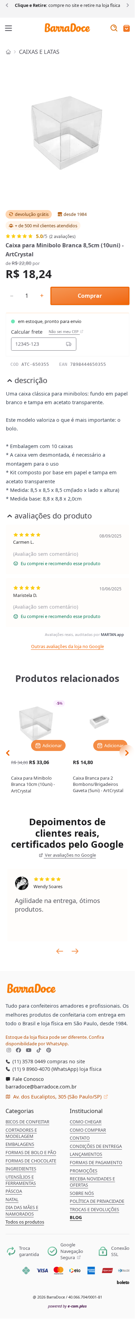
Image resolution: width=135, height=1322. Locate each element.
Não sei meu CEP (64, 331)
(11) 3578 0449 (28, 1061)
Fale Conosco (27, 1078)
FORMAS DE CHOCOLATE (31, 1161)
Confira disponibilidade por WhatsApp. (55, 1040)
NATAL (12, 1199)
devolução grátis (32, 214)
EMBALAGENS (20, 1144)
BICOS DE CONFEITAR (27, 1122)
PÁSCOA (14, 1191)
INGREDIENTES (21, 1169)
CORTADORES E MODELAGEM (21, 1133)
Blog (76, 1217)
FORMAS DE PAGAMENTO (96, 1162)
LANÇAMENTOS (86, 1154)
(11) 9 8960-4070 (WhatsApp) (44, 1068)
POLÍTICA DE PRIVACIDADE (97, 1201)
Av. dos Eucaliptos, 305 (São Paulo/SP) (57, 1096)
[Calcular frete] (68, 344)
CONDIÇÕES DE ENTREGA (96, 1146)
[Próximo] (126, 4)
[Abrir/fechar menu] (8, 28)
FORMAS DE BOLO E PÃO (31, 1152)
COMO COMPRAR (88, 1130)
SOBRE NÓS (82, 1193)
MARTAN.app (112, 634)
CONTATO (80, 1138)
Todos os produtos (25, 1222)
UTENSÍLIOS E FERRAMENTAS (21, 1180)
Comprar (90, 295)
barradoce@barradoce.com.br (41, 1086)
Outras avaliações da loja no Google (67, 646)
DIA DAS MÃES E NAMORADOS (22, 1210)
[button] (126, 29)
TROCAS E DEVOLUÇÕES (94, 1209)
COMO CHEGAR (86, 1122)
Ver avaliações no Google (70, 855)
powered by (67, 1306)
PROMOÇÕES (83, 1171)
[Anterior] (8, 4)
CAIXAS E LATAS (39, 52)
